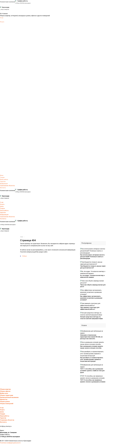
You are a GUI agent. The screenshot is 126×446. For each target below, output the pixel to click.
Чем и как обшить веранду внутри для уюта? (93, 285)
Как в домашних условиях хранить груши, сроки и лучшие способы (91, 347)
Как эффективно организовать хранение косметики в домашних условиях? (91, 298)
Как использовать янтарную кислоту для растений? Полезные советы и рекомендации (92, 256)
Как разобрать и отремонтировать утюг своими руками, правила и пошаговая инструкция (91, 359)
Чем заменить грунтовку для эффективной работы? (89, 308)
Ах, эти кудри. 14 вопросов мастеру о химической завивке (92, 276)
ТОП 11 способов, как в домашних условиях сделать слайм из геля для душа (92, 370)
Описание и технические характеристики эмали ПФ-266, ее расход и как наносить (91, 336)
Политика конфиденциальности (10, 443)
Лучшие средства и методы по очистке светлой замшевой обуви (91, 317)
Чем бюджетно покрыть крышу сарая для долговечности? (92, 267)
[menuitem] (1, 18)
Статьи (24, 256)
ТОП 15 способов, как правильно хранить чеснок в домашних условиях (92, 381)
